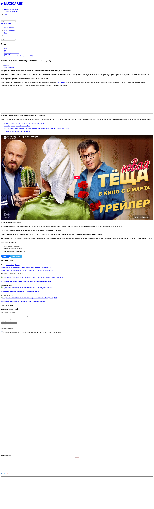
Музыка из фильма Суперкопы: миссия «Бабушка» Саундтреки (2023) (26, 281)
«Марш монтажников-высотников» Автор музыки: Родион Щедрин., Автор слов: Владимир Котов (37, 128)
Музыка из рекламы (9, 27)
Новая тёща (7, 65)
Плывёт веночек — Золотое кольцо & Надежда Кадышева (24, 123)
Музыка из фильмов (9, 30)
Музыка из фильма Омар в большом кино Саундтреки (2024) (23, 301)
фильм (17, 265)
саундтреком (60, 82)
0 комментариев (9, 67)
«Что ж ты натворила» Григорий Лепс (17, 131)
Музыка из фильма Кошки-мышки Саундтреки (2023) (20, 291)
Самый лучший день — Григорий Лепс (17, 126)
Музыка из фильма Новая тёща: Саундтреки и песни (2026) (18, 55)
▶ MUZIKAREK (12, 3)
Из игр (5, 33)
